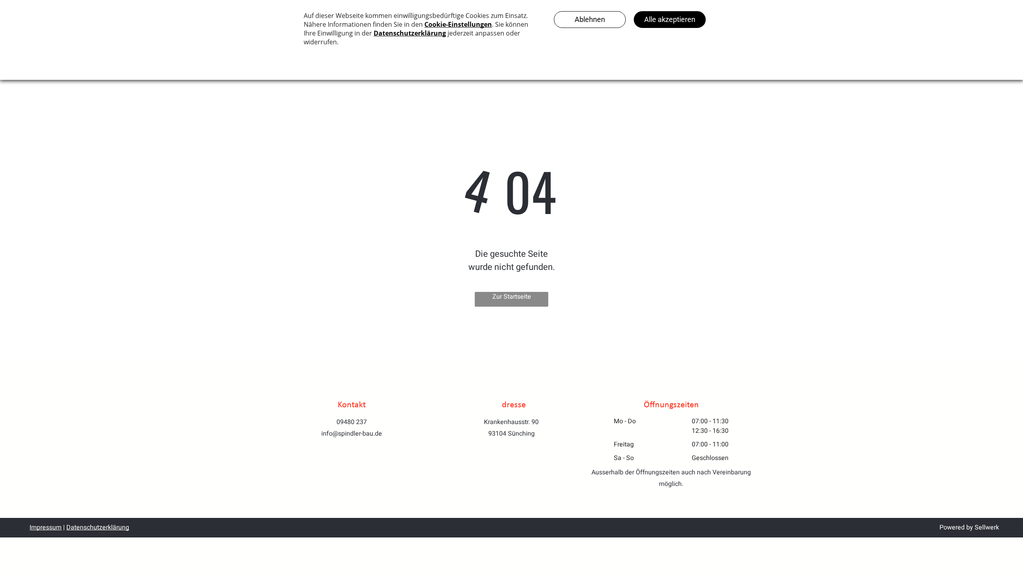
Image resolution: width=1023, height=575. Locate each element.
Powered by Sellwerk (969, 527)
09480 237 (351, 422)
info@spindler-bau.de (351, 433)
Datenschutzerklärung (97, 527)
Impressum (46, 527)
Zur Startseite (511, 296)
